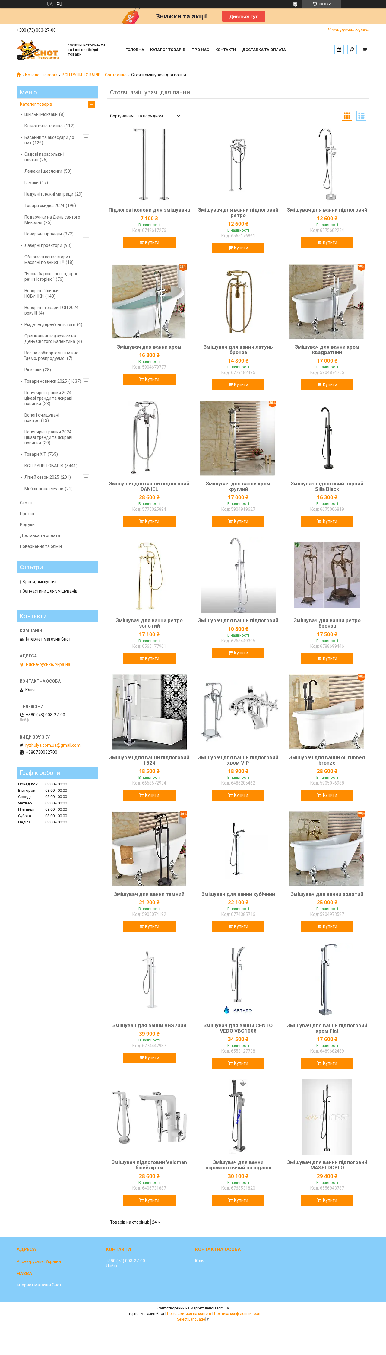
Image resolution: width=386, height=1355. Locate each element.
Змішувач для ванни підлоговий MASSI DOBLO (327, 1164)
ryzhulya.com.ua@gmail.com (53, 745)
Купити (152, 242)
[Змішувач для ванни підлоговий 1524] (149, 712)
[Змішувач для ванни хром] (149, 301)
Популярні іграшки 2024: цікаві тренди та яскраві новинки (48, 398)
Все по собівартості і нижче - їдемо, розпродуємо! (52, 355)
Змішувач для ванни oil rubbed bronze (327, 760)
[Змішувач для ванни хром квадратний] (327, 301)
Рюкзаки (33, 369)
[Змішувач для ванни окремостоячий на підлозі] (238, 1117)
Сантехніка (116, 74)
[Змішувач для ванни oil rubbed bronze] (327, 712)
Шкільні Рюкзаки (41, 114)
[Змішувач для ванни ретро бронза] (327, 575)
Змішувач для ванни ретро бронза (327, 623)
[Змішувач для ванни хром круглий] (238, 438)
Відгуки (27, 524)
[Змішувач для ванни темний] (149, 849)
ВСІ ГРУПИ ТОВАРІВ (81, 74)
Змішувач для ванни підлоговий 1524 (149, 760)
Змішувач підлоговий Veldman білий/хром (149, 1164)
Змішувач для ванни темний (149, 894)
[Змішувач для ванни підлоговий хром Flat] (327, 980)
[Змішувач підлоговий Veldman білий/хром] (149, 1117)
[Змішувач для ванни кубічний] (238, 849)
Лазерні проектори (43, 245)
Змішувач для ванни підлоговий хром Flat (327, 1028)
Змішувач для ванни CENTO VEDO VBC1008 (238, 1028)
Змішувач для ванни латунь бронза (238, 349)
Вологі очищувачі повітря (41, 418)
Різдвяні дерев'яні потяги (49, 324)
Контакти (225, 49)
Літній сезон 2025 (41, 477)
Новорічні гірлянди (43, 234)
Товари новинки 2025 (45, 381)
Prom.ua (222, 1308)
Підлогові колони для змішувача (149, 210)
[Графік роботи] (339, 49)
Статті (26, 502)
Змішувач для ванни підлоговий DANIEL (149, 486)
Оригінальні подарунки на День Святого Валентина (50, 339)
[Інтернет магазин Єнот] (39, 49)
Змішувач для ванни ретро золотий (149, 623)
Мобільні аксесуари (43, 488)
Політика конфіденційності (237, 1314)
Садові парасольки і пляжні (44, 157)
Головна (134, 49)
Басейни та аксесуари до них (49, 140)
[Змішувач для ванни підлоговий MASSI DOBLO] (327, 1117)
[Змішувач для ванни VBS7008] (149, 980)
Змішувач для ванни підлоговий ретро (238, 212)
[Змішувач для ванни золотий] (327, 849)
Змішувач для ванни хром (149, 347)
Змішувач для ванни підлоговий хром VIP (238, 760)
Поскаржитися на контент (189, 1314)
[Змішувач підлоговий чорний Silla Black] (327, 438)
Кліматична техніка (43, 125)
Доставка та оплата (264, 49)
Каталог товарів (167, 49)
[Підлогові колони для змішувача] (149, 164)
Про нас (200, 49)
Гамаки (31, 182)
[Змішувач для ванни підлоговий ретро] (238, 164)
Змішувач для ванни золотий (327, 894)
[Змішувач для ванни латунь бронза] (238, 301)
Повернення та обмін (41, 546)
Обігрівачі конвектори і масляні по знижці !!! (47, 259)
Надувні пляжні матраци (48, 194)
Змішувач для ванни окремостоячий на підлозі (238, 1164)
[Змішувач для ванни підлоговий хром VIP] (238, 712)
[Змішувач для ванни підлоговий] (327, 164)
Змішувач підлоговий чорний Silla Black (327, 486)
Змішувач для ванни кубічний (238, 894)
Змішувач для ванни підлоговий (327, 210)
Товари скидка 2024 (44, 205)
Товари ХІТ (35, 454)
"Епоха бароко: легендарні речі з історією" (50, 276)
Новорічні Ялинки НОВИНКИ (41, 293)
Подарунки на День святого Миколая (52, 220)
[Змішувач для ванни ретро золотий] (149, 575)
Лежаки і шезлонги (43, 171)
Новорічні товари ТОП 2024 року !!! (51, 310)
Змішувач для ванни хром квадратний (327, 349)
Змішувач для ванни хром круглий (238, 486)
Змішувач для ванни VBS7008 (149, 1025)
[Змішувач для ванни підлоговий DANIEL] (149, 438)
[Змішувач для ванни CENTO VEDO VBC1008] (238, 980)
